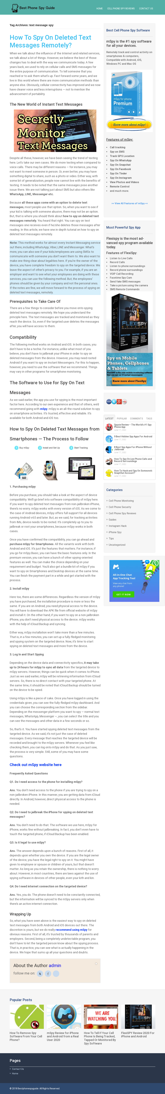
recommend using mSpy (71, 929)
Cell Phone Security (120, 507)
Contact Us (146, 8)
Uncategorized (117, 544)
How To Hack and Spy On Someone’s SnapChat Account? (133, 472)
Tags (149, 418)
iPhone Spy (115, 532)
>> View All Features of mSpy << (130, 203)
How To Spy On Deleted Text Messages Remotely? (50, 41)
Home (100, 8)
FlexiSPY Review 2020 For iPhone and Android (138, 1034)
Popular (122, 418)
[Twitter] (40, 973)
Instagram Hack (118, 525)
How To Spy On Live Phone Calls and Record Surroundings (133, 460)
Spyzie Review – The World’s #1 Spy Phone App (132, 426)
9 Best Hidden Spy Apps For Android (133, 436)
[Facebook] (48, 973)
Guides (112, 519)
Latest (109, 418)
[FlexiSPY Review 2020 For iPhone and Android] (138, 1017)
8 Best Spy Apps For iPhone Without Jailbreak (133, 448)
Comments (136, 418)
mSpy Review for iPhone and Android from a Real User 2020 (63, 1036)
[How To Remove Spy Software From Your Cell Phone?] (27, 1017)
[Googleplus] (56, 973)
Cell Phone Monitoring (121, 500)
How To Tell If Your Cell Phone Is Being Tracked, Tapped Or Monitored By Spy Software (100, 1038)
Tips (111, 538)
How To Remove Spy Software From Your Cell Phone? (26, 1036)
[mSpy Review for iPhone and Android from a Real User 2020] (64, 1017)
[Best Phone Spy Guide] (33, 8)
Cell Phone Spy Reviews (121, 8)
